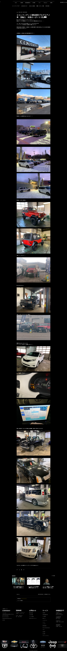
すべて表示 (53, 575)
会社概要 (44, 631)
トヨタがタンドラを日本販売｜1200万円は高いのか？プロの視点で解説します (33, 587)
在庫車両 (44, 612)
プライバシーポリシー (46, 635)
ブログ (43, 629)
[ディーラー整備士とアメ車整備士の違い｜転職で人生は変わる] (48, 581)
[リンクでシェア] (23, 569)
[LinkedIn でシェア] (21, 569)
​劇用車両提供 (44, 625)
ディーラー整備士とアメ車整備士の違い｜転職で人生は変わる (48, 587)
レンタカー (44, 623)
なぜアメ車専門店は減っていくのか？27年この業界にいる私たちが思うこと (18, 587)
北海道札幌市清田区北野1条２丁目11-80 (8, 614)
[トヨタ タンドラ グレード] (33, 581)
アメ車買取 (44, 616)
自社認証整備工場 (45, 614)
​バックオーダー (45, 620)
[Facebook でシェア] (17, 569)
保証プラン (44, 618)
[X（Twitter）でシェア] (19, 569)
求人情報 (44, 633)
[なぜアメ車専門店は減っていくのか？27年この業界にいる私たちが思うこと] (18, 581)
